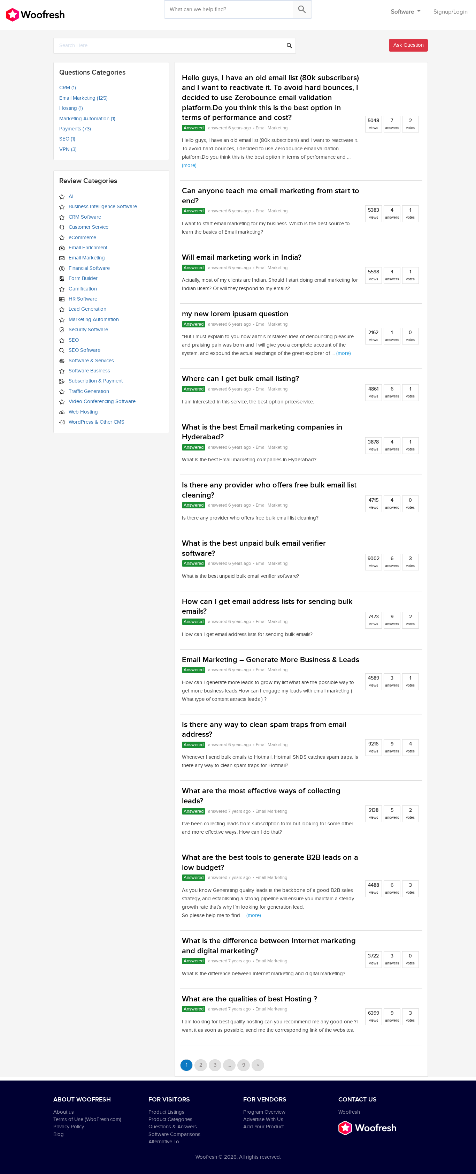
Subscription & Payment (95, 381)
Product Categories (170, 1119)
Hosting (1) (71, 108)
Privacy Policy (68, 1127)
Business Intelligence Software (102, 207)
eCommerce (81, 238)
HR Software (82, 299)
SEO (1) (67, 139)
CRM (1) (67, 88)
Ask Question (408, 45)
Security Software (87, 330)
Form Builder (82, 278)
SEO (73, 340)
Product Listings (166, 1112)
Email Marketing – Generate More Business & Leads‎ (270, 660)
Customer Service (87, 227)
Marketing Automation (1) (87, 119)
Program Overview (264, 1112)
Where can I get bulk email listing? (240, 379)
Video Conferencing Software (101, 401)
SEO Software (83, 350)
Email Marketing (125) (83, 98)
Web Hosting (82, 412)
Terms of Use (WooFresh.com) (87, 1119)
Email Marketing (86, 258)
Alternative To (163, 1142)
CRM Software (84, 217)
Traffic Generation (88, 391)
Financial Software (88, 268)
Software (403, 11)
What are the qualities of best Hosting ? (249, 999)
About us (63, 1112)
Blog (58, 1134)
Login (460, 11)
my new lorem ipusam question (235, 314)
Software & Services (90, 361)
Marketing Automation (93, 320)
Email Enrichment (87, 248)
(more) (189, 165)
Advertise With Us (263, 1119)
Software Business (88, 371)
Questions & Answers (172, 1127)
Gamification (82, 289)
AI (70, 196)
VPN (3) (68, 149)
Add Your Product (263, 1127)
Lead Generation (86, 309)
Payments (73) (75, 129)
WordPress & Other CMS (95, 422)
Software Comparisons (174, 1134)
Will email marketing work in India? (241, 257)
